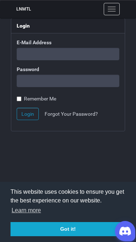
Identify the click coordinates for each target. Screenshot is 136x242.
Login (27, 114)
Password (28, 69)
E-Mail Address (34, 42)
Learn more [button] (26, 210)
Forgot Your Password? (71, 114)
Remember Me (40, 99)
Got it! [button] (68, 229)
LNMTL (23, 9)
